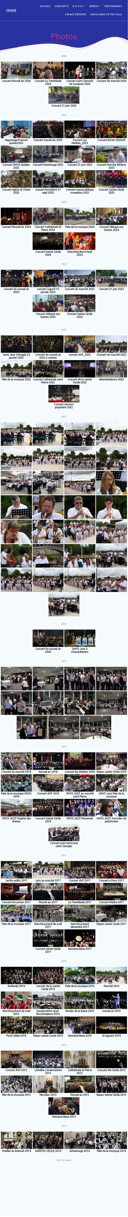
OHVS (11, 10)
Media (94, 6)
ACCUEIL (45, 6)
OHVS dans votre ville (106, 14)
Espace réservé (75, 14)
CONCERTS (61, 6)
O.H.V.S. (77, 6)
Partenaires (113, 6)
